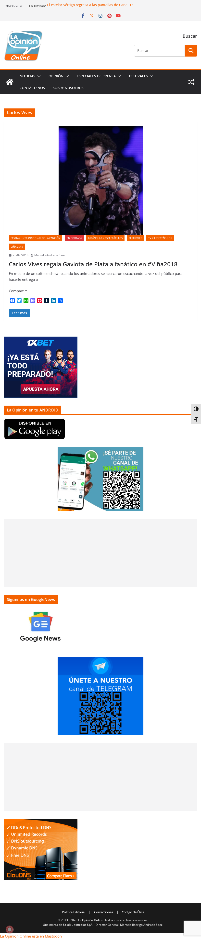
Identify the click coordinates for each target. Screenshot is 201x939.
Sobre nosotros (68, 87)
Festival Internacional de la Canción (35, 238)
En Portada (74, 238)
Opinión (56, 76)
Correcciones (103, 912)
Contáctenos (32, 87)
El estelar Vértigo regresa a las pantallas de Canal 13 (90, 4)
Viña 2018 (17, 246)
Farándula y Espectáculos (105, 238)
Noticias (27, 76)
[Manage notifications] (9, 929)
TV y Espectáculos (160, 238)
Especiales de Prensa (96, 76)
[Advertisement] (100, 553)
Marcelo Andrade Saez (49, 255)
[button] (38, 76)
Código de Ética (133, 912)
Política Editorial (73, 912)
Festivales (138, 76)
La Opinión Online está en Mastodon (31, 936)
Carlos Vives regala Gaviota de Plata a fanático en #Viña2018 (93, 264)
